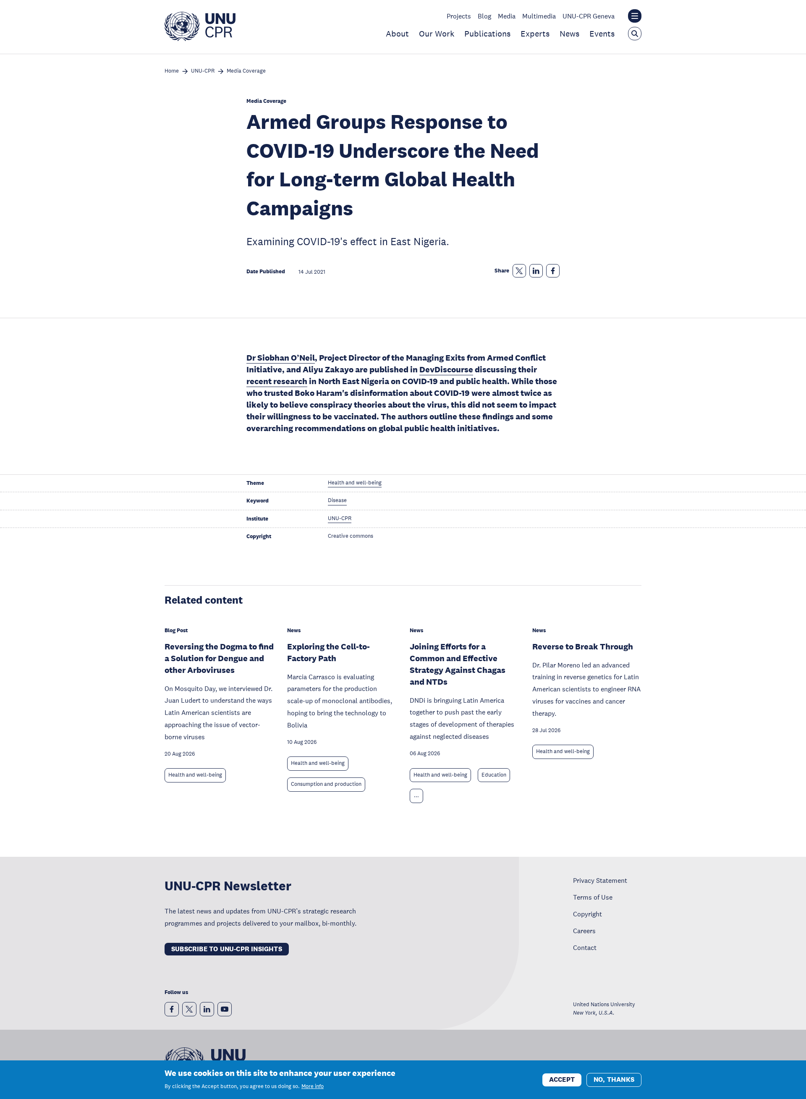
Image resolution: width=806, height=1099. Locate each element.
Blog (484, 16)
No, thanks (614, 1079)
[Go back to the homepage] (200, 38)
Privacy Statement (600, 880)
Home (172, 71)
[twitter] (189, 1009)
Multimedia (539, 16)
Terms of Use (592, 897)
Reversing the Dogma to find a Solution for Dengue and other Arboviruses (219, 658)
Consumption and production (326, 784)
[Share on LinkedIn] (536, 270)
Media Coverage (246, 71)
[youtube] (224, 1009)
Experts (535, 34)
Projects (459, 16)
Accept (562, 1079)
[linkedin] (207, 1009)
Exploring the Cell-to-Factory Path (328, 652)
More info (312, 1086)
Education (494, 775)
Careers (584, 930)
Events (602, 34)
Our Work (436, 34)
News (569, 34)
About (397, 34)
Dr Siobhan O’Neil (280, 358)
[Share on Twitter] (519, 270)
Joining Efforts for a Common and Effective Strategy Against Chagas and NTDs (457, 664)
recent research (276, 381)
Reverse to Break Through (582, 646)
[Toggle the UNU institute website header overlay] (634, 16)
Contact (585, 947)
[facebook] (172, 1009)
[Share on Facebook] (553, 270)
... (416, 795)
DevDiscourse (446, 369)
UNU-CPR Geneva (589, 16)
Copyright (587, 914)
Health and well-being (195, 775)
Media (507, 16)
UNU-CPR (203, 71)
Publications (487, 34)
